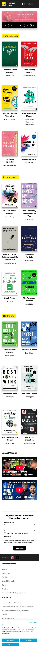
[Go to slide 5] (20, 25)
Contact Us (6, 573)
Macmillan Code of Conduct (11, 603)
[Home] (8, 4)
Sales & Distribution (8, 581)
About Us (5, 569)
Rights (4, 585)
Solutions (5, 589)
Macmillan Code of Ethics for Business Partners (18, 607)
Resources (6, 597)
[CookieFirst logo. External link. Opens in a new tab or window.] (2, 625)
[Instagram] (12, 557)
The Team (5, 577)
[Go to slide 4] (18, 25)
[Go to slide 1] (12, 25)
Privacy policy (33, 622)
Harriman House (9, 563)
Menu (30, 4)
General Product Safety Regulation (14, 593)
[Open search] (24, 4)
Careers (4, 614)
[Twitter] (17, 557)
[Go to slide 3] (16, 25)
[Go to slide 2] (14, 25)
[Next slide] (26, 25)
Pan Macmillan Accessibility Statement (15, 610)
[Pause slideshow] (32, 25)
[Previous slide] (7, 25)
